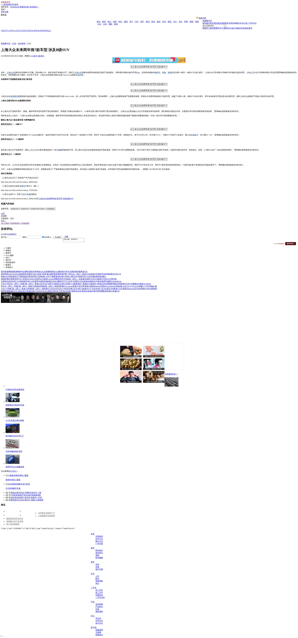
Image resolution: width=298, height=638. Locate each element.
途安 (10, 281)
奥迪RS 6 (86, 284)
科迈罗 (81, 286)
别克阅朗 (107, 284)
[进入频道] (5, 223)
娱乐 (109, 22)
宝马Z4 (53, 289)
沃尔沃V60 (45, 284)
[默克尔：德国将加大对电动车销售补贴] (13, 401)
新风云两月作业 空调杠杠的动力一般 (26, 493)
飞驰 (52, 276)
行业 (245, 23)
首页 (93, 534)
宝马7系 (18, 276)
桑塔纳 (61, 272)
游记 (97, 583)
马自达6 (39, 291)
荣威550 (116, 291)
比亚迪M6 (86, 281)
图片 (208, 23)
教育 (169, 22)
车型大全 (99, 539)
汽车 (137, 22)
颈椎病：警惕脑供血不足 (153, 369)
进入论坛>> (13, 471)
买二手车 (99, 590)
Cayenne (50, 279)
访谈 (97, 609)
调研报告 (99, 612)
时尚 (120, 22)
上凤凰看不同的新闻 (46, 516)
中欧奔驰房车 (101, 281)
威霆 (109, 281)
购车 (227, 23)
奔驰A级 (48, 274)
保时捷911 (62, 286)
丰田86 (103, 286)
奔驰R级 (47, 281)
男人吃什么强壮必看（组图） (131, 369)
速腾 (8, 272)
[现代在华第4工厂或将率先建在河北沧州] (13, 432)
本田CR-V (18, 279)
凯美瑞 (33, 272)
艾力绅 (73, 281)
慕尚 (27, 276)
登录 (3, 12)
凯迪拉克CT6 (83, 276)
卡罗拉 (66, 272)
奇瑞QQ (109, 291)
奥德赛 (23, 281)
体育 (115, 22)
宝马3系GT (78, 289)
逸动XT (85, 274)
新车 (212, 23)
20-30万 (28, 31)
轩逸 (29, 272)
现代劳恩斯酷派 (99, 291)
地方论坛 (99, 623)
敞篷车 (216, 28)
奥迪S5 (87, 286)
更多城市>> (34, 7)
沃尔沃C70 (60, 289)
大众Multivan (116, 281)
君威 (79, 272)
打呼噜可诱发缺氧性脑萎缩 (153, 382)
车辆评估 (99, 595)
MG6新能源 (152, 289)
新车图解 (99, 558)
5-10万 (10, 31)
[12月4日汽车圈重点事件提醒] (13, 417)
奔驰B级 (108, 274)
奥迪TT (76, 286)
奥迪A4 (38, 284)
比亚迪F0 (92, 274)
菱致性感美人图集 (13, 480)
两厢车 (205, 28)
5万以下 (4, 31)
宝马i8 (110, 289)
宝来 (45, 272)
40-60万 (40, 31)
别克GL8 (29, 281)
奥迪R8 (37, 286)
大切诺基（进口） (71, 279)
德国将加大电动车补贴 (15, 405)
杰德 (39, 274)
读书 (164, 22)
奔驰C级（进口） (27, 284)
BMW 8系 (69, 276)
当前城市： (5, 218)
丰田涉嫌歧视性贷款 (14, 451)
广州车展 (99, 544)
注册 (6, 12)
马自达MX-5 (97, 289)
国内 (215, 23)
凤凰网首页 (5, 2)
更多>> (175, 374)
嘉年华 (26, 274)
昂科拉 (60, 279)
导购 (234, 23)
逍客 (12, 279)
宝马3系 (17, 291)
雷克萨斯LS (33, 276)
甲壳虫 (102, 274)
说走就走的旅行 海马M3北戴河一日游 (26, 498)
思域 (28, 291)
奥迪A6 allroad (145, 284)
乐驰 (98, 274)
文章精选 (99, 536)
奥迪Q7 (100, 279)
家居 (148, 22)
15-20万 (22, 31)
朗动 (84, 291)
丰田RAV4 (27, 279)
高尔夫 (9, 274)
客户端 (93, 627)
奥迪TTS (117, 289)
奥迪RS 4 (94, 284)
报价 (204, 23)
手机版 (4, 15)
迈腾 (25, 272)
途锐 (45, 279)
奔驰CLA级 (70, 284)
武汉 (16, 7)
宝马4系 (105, 289)
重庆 (23, 7)
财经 (104, 22)
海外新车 (99, 553)
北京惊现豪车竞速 (13, 488)
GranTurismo (111, 286)
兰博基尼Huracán (127, 289)
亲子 (131, 22)
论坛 (99, 24)
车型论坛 (99, 621)
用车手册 (99, 569)
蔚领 (113, 284)
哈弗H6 (8, 279)
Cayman (70, 286)
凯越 (16, 272)
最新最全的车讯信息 (14, 519)
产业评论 (99, 607)
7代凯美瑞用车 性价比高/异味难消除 (26, 495)
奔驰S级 (11, 276)
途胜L (88, 279)
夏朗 (59, 281)
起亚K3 (23, 291)
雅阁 (49, 272)
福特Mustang (95, 286)
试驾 (230, 23)
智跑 (56, 279)
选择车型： (5, 209)
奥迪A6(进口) (60, 284)
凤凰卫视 (202, 18)
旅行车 (234, 28)
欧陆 (23, 276)
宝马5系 (46, 291)
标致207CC (87, 289)
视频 (191, 22)
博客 (197, 22)
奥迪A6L (40, 272)
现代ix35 (40, 279)
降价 (238, 23)
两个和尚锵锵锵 (12, 524)
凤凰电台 (99, 635)
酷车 (97, 579)
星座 (116, 24)
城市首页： (5, 7)
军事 (186, 22)
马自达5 (54, 281)
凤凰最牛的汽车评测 (14, 521)
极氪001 (136, 284)
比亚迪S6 (82, 279)
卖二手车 (99, 593)
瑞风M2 (93, 281)
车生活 (98, 618)
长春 (27, 7)
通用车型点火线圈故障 (15, 467)
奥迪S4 (100, 284)
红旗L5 (62, 276)
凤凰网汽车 (207, 21)
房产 (142, 22)
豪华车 (240, 28)
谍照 (223, 23)
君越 (75, 272)
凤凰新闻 (99, 630)
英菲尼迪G (69, 289)
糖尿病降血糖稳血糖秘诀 (131, 356)
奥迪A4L (54, 272)
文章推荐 (168, 374)
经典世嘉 (55, 274)
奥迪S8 (56, 276)
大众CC (4, 284)
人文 (97, 576)
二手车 (250, 23)
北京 (12, 7)
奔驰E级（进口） (47, 286)
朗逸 (12, 272)
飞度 (43, 274)
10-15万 (16, 31)
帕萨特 (20, 272)
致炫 (21, 274)
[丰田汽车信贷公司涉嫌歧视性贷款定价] (13, 448)
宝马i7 (75, 276)
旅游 (159, 22)
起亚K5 (33, 291)
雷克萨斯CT (64, 274)
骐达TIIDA (33, 274)
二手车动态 (100, 597)
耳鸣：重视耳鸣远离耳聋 (131, 382)
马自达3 (79, 291)
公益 (105, 24)
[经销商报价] (15, 223)
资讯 (98, 22)
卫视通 (98, 632)
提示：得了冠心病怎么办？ (153, 356)
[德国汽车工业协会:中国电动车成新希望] (171, 386)
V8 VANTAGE (133, 286)
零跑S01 (144, 289)
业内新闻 (21, 44)
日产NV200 (65, 281)
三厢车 (211, 28)
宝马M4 (137, 289)
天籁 (71, 272)
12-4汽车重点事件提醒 (15, 420)
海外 (219, 23)
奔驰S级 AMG (44, 276)
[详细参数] (25, 223)
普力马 (79, 281)
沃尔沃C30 (116, 274)
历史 (180, 22)
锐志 (51, 291)
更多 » (3, 221)
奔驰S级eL (102, 276)
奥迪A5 (31, 286)
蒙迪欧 (11, 291)
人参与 (34, 56)
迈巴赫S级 (93, 276)
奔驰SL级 (153, 286)
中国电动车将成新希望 (15, 390)
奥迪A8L (84, 272)
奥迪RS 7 (79, 284)
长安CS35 (107, 279)
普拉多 (114, 279)
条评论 (41, 56)
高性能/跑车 (247, 28)
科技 (153, 22)
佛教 (110, 24)
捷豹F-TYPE (144, 286)
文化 (175, 22)
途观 (3, 279)
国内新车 (99, 550)
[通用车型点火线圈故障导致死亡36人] (13, 463)
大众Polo (15, 274)
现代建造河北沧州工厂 (15, 436)
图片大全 (99, 541)
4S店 (3, 214)
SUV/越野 (223, 28)
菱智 (42, 281)
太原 (19, 7)
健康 (126, 22)
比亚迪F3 (68, 291)
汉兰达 (34, 279)
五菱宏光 (4, 281)
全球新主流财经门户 (46, 513)
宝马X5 (94, 279)
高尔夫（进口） (75, 274)
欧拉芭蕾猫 (119, 284)
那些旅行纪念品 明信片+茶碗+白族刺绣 (27, 500)
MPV (229, 28)
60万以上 (47, 31)
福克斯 (4, 272)
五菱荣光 (36, 281)
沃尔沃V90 (128, 284)
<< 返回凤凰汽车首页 (9, 4)
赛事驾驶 (99, 581)
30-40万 (34, 31)
